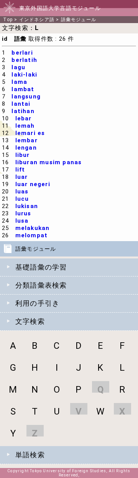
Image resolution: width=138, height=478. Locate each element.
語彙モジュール (78, 19)
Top (8, 19)
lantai (21, 103)
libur (22, 155)
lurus (23, 213)
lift (20, 169)
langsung (26, 96)
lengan (26, 147)
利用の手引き (37, 303)
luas (22, 191)
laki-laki (24, 74)
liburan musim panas (48, 162)
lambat (23, 89)
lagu (18, 67)
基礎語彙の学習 (41, 267)
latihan (23, 111)
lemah (25, 125)
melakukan (32, 228)
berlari (22, 52)
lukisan (26, 206)
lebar (23, 118)
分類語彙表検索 (41, 285)
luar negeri (32, 184)
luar (21, 176)
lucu (22, 198)
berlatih (24, 60)
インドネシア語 (36, 19)
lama (19, 81)
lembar (26, 140)
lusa (22, 220)
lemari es (30, 133)
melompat (31, 235)
